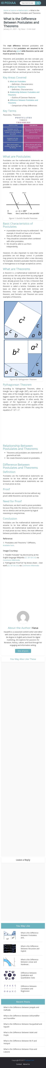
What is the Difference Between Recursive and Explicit (30, 948)
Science (13, 10)
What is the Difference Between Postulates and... (29, 935)
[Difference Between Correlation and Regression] (12, 988)
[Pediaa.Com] (8, 2)
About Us (26, 1064)
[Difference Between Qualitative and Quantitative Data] (12, 975)
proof (19, 51)
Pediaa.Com (29, 1060)
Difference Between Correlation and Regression (29, 988)
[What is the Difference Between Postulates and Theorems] (12, 935)
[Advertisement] (23, 38)
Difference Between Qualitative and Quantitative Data (29, 975)
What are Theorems (18, 87)
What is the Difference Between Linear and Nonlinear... (29, 961)
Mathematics (23, 10)
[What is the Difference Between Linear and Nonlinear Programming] (12, 962)
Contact (19, 1064)
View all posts (23, 651)
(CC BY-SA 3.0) (31, 557)
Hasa (23, 29)
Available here (8, 545)
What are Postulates (18, 81)
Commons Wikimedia (11, 560)
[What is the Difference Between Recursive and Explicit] (12, 948)
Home (6, 10)
